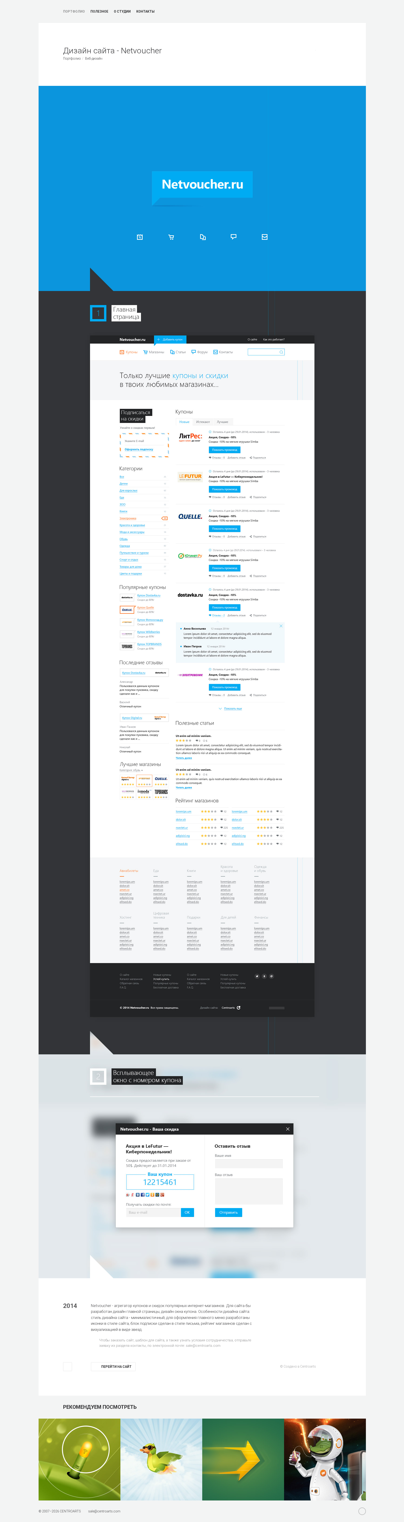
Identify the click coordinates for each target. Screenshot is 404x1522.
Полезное (99, 11)
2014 (70, 1305)
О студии (122, 11)
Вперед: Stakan (336, 53)
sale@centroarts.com (203, 1346)
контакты (138, 1346)
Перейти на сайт (116, 1367)
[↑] (67, 1366)
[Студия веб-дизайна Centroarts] (45, 11)
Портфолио (74, 11)
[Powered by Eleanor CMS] (362, 1511)
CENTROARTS (70, 1511)
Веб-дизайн (93, 58)
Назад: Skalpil (320, 53)
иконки (97, 1323)
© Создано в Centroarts (298, 1366)
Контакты (145, 11)
